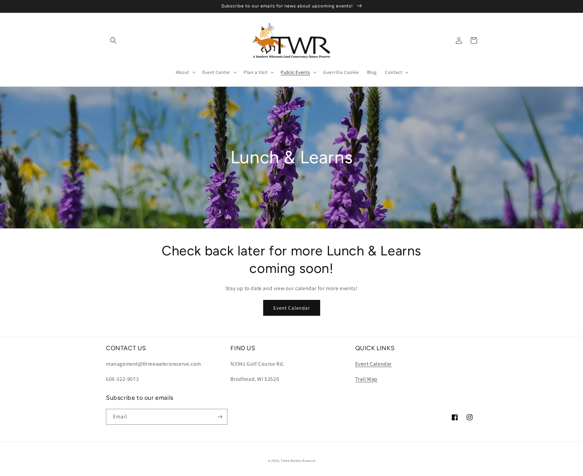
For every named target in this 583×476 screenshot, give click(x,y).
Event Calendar (291, 308)
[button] (113, 40)
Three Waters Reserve (298, 460)
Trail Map (366, 379)
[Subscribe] (219, 417)
